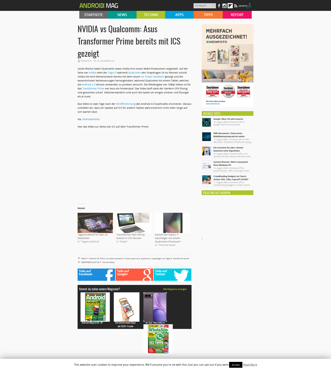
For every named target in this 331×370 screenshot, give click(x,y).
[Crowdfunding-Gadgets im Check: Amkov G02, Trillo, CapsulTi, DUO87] (206, 183)
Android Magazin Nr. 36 (92, 322)
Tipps (208, 14)
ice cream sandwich (114, 258)
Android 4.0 (94, 258)
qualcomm (145, 258)
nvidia (127, 258)
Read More (250, 365)
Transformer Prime (93, 88)
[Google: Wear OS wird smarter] (206, 126)
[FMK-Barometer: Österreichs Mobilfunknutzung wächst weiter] (206, 140)
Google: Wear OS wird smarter (228, 119)
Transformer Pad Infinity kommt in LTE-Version (130, 236)
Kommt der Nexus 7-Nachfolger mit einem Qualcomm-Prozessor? (168, 238)
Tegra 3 (112, 72)
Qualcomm (134, 72)
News (122, 14)
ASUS (102, 258)
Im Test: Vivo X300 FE (155, 322)
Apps (179, 14)
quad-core (135, 258)
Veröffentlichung (126, 103)
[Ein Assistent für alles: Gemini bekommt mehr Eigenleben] (206, 155)
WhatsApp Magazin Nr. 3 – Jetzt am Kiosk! (155, 356)
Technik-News (108, 262)
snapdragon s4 (157, 258)
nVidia (92, 72)
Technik (151, 14)
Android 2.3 (88, 84)
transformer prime (181, 258)
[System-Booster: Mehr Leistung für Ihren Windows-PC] (206, 169)
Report (237, 14)
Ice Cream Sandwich (152, 76)
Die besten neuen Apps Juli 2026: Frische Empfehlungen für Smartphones (125, 328)
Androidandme (91, 119)
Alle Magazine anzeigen (175, 289)
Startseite (93, 14)
